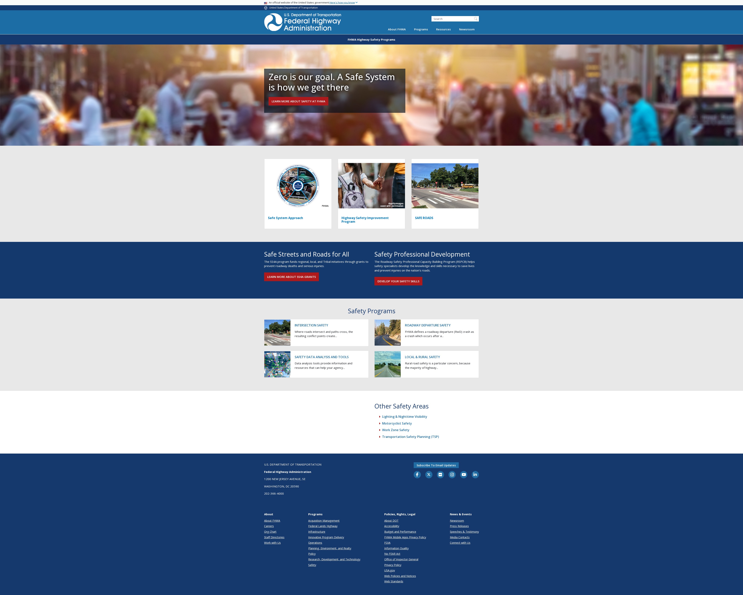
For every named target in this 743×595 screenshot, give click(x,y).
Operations (315, 542)
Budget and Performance (400, 531)
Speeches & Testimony (464, 531)
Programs (421, 29)
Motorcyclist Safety (397, 423)
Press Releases (459, 526)
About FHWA (397, 29)
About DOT (391, 520)
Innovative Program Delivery (326, 537)
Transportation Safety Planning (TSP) (410, 437)
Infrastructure (316, 531)
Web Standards (393, 581)
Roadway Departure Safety (428, 325)
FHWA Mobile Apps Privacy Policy (405, 537)
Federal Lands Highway (322, 526)
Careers (269, 526)
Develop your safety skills (398, 281)
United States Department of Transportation (293, 7)
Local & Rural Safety (422, 357)
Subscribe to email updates (436, 465)
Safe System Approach (285, 218)
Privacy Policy (392, 565)
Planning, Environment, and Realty (329, 548)
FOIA (387, 542)
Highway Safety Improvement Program (365, 220)
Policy (312, 554)
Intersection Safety (311, 325)
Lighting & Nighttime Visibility (404, 416)
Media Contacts (460, 537)
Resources (443, 29)
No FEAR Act (392, 554)
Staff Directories (274, 537)
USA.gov (389, 570)
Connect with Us (460, 542)
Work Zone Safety (395, 430)
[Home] (303, 23)
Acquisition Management (324, 520)
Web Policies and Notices (400, 576)
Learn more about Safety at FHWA (298, 101)
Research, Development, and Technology (334, 559)
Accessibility (391, 526)
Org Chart (270, 531)
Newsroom (467, 29)
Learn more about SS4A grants (291, 277)
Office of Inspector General (401, 559)
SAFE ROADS (424, 218)
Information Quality (396, 548)
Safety (312, 565)
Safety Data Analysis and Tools (322, 357)
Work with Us (272, 542)
